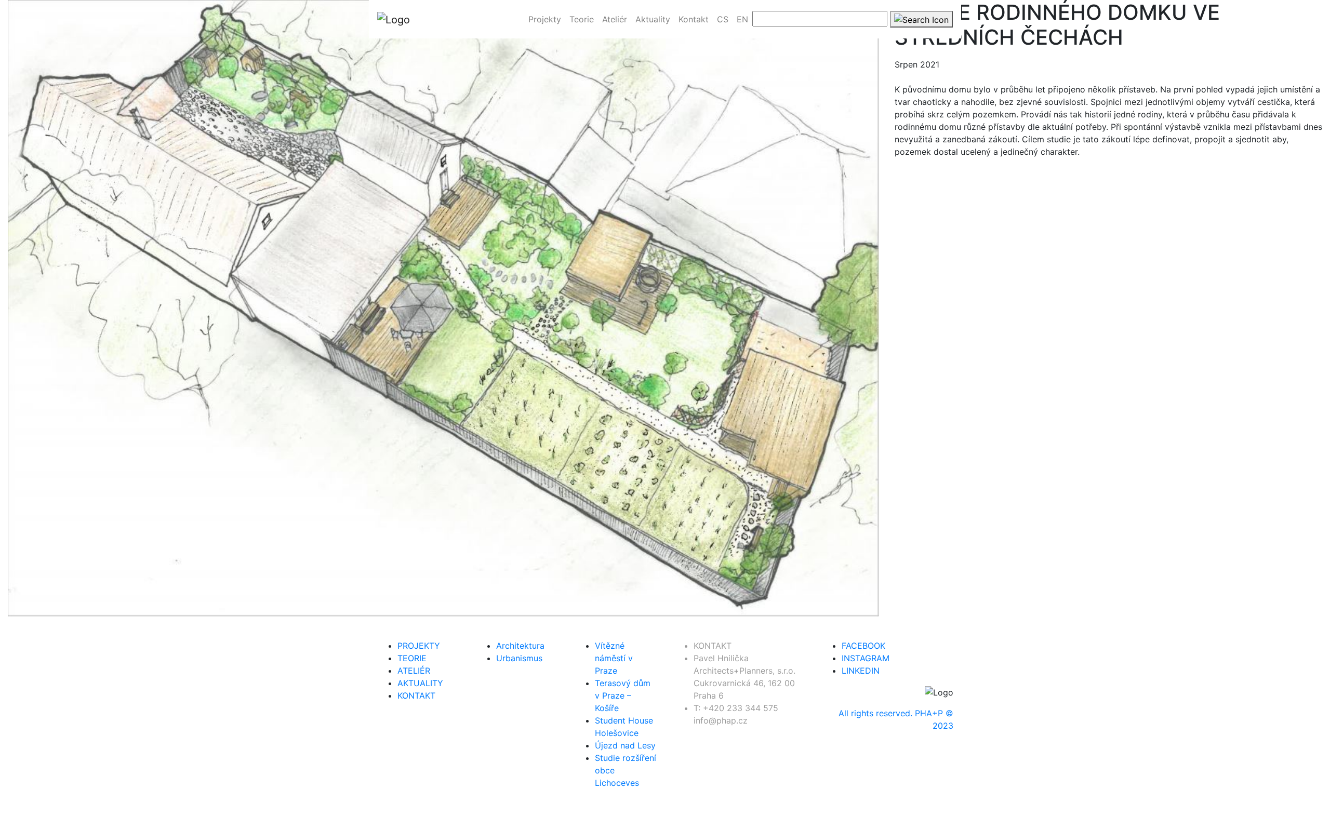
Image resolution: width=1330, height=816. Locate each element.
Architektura (520, 645)
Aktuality (420, 683)
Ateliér (413, 670)
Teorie (412, 658)
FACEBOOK (863, 645)
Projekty (418, 645)
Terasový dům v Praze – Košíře (622, 695)
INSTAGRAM (865, 658)
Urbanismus (519, 658)
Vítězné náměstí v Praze (614, 658)
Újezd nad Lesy (625, 745)
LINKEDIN (861, 670)
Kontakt (416, 695)
